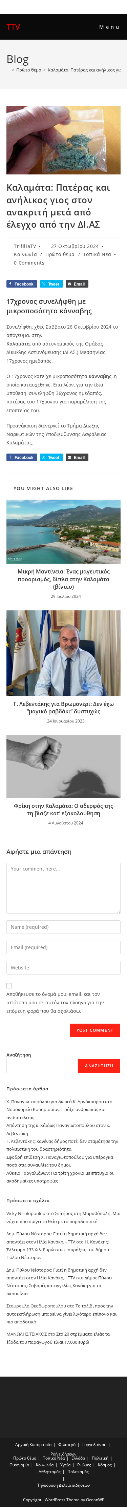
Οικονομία (19, 1465)
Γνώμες (84, 1465)
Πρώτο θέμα (60, 254)
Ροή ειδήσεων (63, 1454)
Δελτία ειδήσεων (74, 1485)
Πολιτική (100, 1458)
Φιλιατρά (67, 1444)
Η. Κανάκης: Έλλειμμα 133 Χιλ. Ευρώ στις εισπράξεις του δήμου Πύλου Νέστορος (57, 1250)
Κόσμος (105, 1465)
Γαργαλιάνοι (93, 1444)
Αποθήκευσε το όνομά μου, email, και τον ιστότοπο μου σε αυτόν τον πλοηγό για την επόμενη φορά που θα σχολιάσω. (55, 1002)
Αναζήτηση (18, 1055)
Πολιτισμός (78, 1471)
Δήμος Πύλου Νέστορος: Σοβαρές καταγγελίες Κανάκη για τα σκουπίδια (59, 1286)
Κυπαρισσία (40, 1444)
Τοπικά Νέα (97, 254)
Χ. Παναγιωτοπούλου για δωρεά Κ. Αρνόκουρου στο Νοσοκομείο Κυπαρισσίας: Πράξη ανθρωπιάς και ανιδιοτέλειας (59, 1109)
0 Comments (29, 262)
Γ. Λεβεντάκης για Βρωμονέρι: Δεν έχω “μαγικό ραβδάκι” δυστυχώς (64, 707)
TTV (13, 26)
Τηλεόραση (47, 1485)
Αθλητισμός (50, 1471)
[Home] (8, 70)
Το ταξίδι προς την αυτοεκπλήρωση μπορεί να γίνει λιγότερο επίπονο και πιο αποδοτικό (61, 1314)
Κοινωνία (25, 254)
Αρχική (21, 1444)
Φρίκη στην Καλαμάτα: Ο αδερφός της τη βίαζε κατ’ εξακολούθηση (63, 809)
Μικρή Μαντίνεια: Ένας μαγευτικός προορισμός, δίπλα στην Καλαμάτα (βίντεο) (64, 579)
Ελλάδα (78, 1458)
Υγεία (65, 1465)
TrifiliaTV (25, 246)
